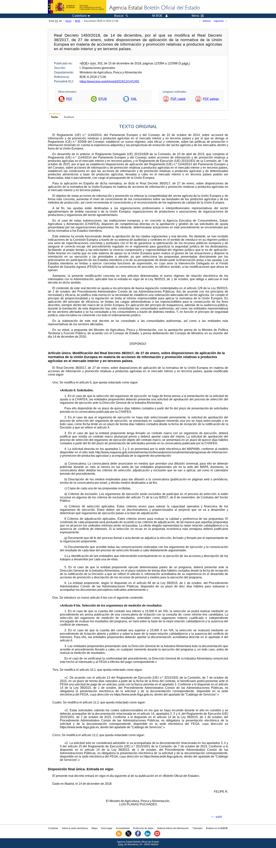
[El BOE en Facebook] (138, 835)
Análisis (69, 117)
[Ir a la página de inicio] (154, 8)
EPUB (102, 98)
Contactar (53, 828)
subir (219, 816)
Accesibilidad (123, 828)
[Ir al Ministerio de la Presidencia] (77, 7)
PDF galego (211, 98)
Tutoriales (197, 828)
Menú (195, 15)
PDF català (178, 98)
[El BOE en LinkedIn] (148, 835)
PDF (69, 98)
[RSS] (119, 835)
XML (134, 98)
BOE (77, 21)
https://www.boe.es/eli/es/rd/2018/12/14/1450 (109, 81)
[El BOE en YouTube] (157, 835)
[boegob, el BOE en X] (128, 835)
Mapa (94, 828)
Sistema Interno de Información (173, 828)
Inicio (68, 21)
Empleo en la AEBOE (217, 828)
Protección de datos (143, 828)
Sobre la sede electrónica (75, 828)
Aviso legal (106, 828)
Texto (54, 117)
